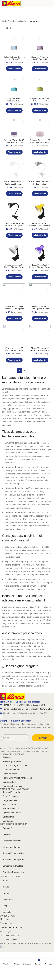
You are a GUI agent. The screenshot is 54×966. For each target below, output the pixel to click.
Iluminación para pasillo (13, 859)
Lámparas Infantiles (11, 847)
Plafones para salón (12, 761)
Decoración (8, 828)
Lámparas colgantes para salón (17, 765)
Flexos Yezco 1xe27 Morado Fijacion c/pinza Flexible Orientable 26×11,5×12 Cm (39, 268)
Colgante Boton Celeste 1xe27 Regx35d (14, 58)
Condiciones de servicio (11, 927)
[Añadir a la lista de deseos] (21, 37)
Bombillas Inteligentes (12, 786)
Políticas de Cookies (9, 940)
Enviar (43, 737)
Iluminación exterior (11, 792)
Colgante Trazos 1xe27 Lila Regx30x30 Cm (14, 141)
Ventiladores (8, 817)
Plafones (7, 757)
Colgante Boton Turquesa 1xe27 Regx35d (14, 101)
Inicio (4, 21)
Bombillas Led (9, 782)
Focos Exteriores (10, 796)
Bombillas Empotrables (13, 872)
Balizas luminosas (11, 808)
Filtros (8, 28)
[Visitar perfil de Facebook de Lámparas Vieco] (1, 717)
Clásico (6, 834)
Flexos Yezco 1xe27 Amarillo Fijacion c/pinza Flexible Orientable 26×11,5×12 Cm (39, 226)
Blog (5, 905)
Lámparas (33, 21)
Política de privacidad (9, 935)
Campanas (8, 821)
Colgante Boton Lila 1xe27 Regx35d (39, 58)
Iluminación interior (18, 21)
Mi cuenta (4, 919)
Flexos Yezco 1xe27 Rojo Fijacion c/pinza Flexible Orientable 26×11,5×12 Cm (14, 351)
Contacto (7, 912)
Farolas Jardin (9, 804)
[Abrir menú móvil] (50, 3)
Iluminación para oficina (13, 853)
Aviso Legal (5, 931)
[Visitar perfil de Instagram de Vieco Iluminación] (11, 717)
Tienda (6, 887)
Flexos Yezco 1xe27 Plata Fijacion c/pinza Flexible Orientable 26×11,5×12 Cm (40, 310)
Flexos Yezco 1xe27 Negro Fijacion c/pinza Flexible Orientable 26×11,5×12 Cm (14, 310)
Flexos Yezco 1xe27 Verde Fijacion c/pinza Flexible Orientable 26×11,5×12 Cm (39, 351)
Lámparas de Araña (11, 769)
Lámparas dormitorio (12, 841)
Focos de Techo (10, 774)
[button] (14, 68)
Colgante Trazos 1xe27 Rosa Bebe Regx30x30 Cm (40, 142)
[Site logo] (11, 3)
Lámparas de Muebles (13, 866)
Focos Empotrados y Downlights (17, 778)
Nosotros (7, 893)
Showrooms (8, 899)
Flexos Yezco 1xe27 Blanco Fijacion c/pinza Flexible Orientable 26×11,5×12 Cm (14, 268)
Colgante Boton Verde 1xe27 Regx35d (39, 100)
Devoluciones (6, 923)
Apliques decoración (12, 812)
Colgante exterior (10, 800)
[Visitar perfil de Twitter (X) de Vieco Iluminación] (20, 717)
